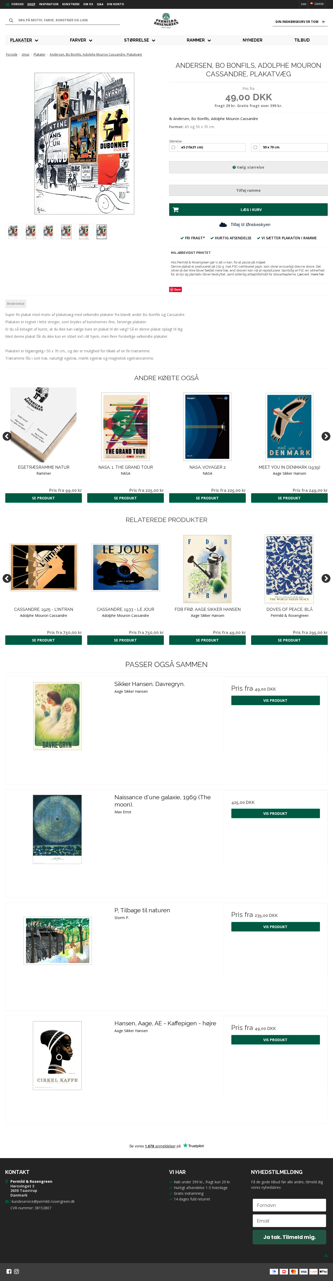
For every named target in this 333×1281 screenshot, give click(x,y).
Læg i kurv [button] (251, 209)
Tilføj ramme (248, 190)
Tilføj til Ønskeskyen (250, 224)
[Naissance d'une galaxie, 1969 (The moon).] (57, 842)
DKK (303, 4)
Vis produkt (275, 700)
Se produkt (43, 498)
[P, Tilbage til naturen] (57, 955)
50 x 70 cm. (271, 147)
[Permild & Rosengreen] (166, 21)
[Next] (326, 436)
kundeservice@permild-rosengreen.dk (43, 1201)
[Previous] (7, 436)
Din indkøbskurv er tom (297, 21)
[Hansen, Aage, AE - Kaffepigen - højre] (57, 1068)
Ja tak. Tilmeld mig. (289, 1237)
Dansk (319, 4)
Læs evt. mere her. (310, 274)
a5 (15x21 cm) (192, 147)
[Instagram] (16, 1271)
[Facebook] (9, 1271)
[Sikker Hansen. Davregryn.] (57, 728)
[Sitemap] (326, 1255)
